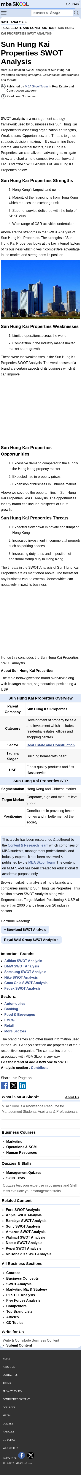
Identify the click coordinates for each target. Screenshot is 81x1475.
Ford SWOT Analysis (23, 1210)
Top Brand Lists (19, 1311)
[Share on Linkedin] (22, 1087)
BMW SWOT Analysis (21, 966)
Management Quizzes (23, 1172)
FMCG (9, 1020)
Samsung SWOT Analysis (25, 972)
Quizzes (8, 1423)
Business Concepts (22, 1278)
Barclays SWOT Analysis (26, 1221)
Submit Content (19, 1345)
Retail (9, 1025)
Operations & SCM (21, 1147)
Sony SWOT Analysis (23, 1226)
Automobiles (14, 1003)
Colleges (9, 1407)
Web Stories (10, 1448)
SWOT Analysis (19, 1284)
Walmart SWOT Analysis (25, 1237)
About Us (72, 1097)
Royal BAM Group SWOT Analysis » (31, 940)
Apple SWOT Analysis (24, 1215)
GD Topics (14, 1323)
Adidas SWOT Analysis (23, 961)
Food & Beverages (19, 1014)
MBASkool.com (24, 1463)
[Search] (76, 13)
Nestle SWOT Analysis (24, 1243)
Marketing (14, 1141)
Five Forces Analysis (23, 1300)
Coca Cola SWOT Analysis (26, 983)
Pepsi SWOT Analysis (23, 1248)
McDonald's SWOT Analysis (28, 1254)
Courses (72, 4)
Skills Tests (15, 1178)
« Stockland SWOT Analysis (25, 929)
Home (6, 1358)
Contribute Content (16, 1399)
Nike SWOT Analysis (21, 977)
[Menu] (5, 12)
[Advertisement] (40, 108)
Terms (7, 1383)
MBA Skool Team (36, 86)
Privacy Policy (12, 1391)
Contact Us (10, 1375)
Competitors (16, 1306)
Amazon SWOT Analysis (26, 1232)
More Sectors (15, 1031)
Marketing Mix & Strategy (26, 1289)
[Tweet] (13, 1087)
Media (7, 1415)
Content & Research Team (28, 845)
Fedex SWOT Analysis (22, 988)
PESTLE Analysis (20, 1295)
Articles (12, 1317)
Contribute (39, 1068)
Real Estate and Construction (51, 745)
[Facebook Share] (4, 1087)
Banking (11, 1009)
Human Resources (21, 1152)
